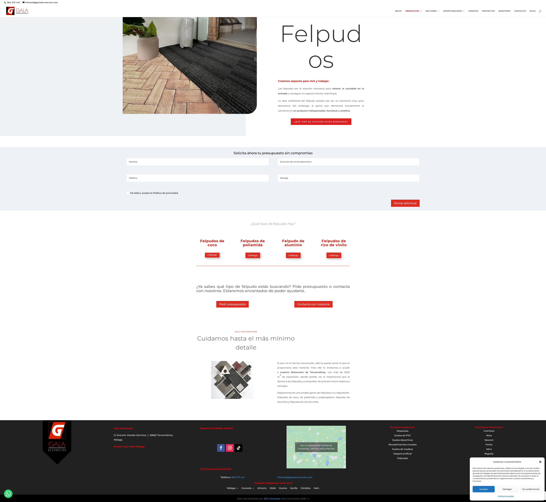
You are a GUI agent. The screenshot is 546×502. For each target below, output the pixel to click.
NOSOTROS (504, 11)
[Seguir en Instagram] (230, 448)
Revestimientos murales (403, 444)
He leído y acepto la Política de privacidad (154, 193)
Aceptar (483, 489)
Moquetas (402, 431)
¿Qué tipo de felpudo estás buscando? (321, 122)
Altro (489, 449)
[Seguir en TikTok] (238, 448)
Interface (489, 431)
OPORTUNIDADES (452, 11)
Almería (261, 488)
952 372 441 (13, 2)
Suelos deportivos (402, 440)
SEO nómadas (272, 498)
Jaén (316, 488)
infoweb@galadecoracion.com (295, 477)
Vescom (489, 440)
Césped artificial (402, 453)
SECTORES (431, 11)
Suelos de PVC (402, 435)
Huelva (283, 488)
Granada (246, 488)
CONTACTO (520, 11)
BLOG (533, 11)
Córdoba (306, 488)
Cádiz (273, 488)
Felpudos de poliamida (253, 243)
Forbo (489, 444)
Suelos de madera (402, 449)
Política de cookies (506, 496)
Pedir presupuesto (232, 304)
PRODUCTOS (412, 11)
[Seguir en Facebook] (221, 448)
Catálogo (212, 254)
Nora (489, 435)
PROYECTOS (488, 11)
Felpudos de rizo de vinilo (334, 243)
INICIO (398, 11)
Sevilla (293, 488)
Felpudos (402, 458)
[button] (540, 461)
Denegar (507, 489)
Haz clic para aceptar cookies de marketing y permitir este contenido (316, 447)
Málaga (231, 488)
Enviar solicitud (405, 203)
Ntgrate (489, 453)
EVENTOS (473, 11)
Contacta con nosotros (313, 304)
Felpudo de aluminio (293, 243)
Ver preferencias (530, 489)
